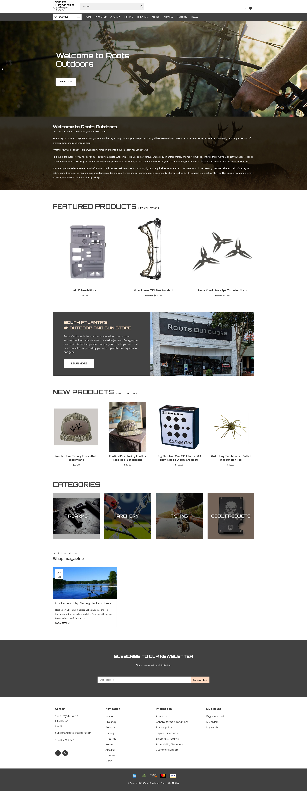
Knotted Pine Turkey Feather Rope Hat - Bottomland (127, 458)
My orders (212, 722)
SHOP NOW (66, 85)
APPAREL (168, 16)
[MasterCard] (163, 775)
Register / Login (215, 716)
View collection (148, 208)
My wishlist (213, 727)
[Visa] (173, 775)
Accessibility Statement (169, 744)
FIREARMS (142, 16)
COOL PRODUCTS (216, 494)
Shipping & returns (167, 738)
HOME (88, 16)
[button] (2, 69)
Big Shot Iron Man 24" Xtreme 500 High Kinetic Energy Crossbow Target (179, 459)
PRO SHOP (100, 16)
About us (161, 716)
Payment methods (167, 733)
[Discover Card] (153, 775)
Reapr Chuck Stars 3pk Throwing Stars (222, 290)
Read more (62, 622)
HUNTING (182, 16)
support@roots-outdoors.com (73, 732)
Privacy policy (164, 727)
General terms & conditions (172, 722)
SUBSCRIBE (200, 679)
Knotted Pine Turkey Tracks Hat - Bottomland (76, 458)
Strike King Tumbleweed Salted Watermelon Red (230, 458)
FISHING (128, 16)
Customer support (167, 749)
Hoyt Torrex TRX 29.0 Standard (153, 290)
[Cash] (144, 775)
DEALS (194, 16)
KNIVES (156, 16)
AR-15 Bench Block (84, 290)
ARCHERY (115, 16)
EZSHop (176, 783)
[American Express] (134, 775)
